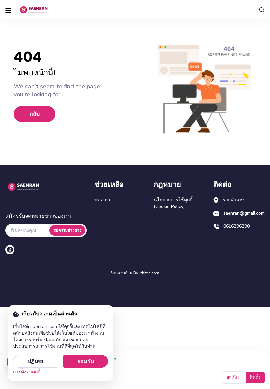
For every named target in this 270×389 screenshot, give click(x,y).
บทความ (103, 200)
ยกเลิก (232, 377)
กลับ (35, 114)
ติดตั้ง (255, 377)
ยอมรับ (85, 361)
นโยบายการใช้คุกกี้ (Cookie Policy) (173, 203)
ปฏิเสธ (35, 361)
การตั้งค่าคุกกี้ (26, 372)
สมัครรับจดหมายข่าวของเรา (38, 216)
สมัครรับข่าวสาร (67, 230)
